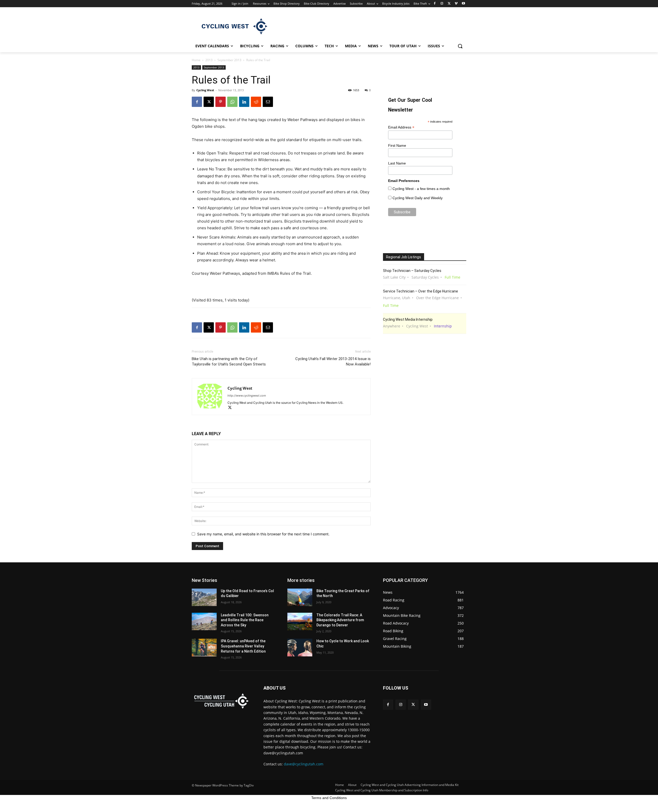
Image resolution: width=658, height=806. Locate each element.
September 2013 (229, 60)
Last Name (397, 163)
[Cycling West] (233, 26)
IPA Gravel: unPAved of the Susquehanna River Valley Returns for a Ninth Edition (243, 646)
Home (196, 60)
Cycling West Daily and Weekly (417, 198)
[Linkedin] (244, 102)
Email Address (401, 127)
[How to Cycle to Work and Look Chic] (299, 647)
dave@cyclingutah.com (303, 764)
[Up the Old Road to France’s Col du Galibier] (204, 597)
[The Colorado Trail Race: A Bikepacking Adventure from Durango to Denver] (299, 621)
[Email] (268, 102)
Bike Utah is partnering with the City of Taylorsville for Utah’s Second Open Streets (229, 361)
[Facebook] (435, 4)
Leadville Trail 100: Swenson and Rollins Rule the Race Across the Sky (245, 620)
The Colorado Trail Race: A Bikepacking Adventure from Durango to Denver (340, 620)
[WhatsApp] (232, 102)
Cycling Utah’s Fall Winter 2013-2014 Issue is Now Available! (333, 361)
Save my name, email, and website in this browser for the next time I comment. (263, 534)
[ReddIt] (256, 102)
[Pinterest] (220, 102)
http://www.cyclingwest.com (246, 395)
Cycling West (205, 90)
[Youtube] (463, 4)
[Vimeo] (456, 4)
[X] (449, 4)
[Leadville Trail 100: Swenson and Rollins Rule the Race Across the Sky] (204, 621)
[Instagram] (442, 4)
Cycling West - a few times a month (421, 189)
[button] (460, 46)
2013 (209, 60)
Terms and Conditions (329, 798)
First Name (397, 145)
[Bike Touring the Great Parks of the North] (299, 597)
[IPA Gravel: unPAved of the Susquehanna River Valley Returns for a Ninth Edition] (204, 647)
